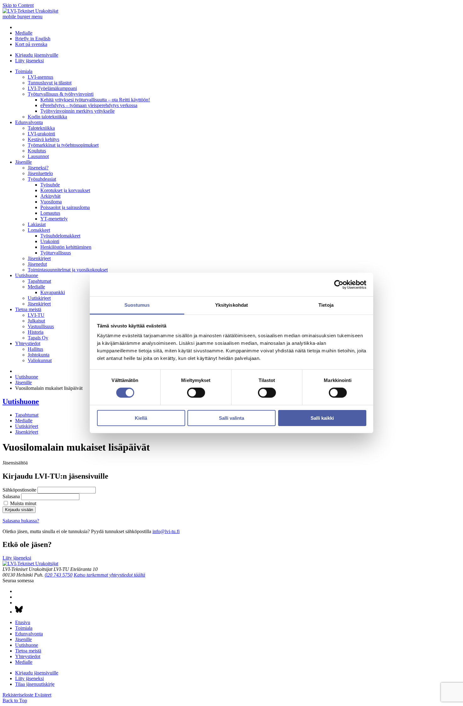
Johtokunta (38, 354)
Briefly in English (32, 38)
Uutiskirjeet (39, 298)
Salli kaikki (322, 418)
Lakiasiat (37, 224)
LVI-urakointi (41, 133)
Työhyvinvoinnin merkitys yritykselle (77, 111)
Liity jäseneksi (29, 60)
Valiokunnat (40, 360)
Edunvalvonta (29, 122)
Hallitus (35, 349)
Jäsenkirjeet (39, 258)
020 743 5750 (58, 575)
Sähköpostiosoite (19, 489)
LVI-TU (36, 315)
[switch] (196, 393)
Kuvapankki (52, 292)
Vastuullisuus (41, 326)
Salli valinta (231, 418)
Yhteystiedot (27, 343)
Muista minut (23, 503)
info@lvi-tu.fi (166, 531)
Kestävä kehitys (43, 139)
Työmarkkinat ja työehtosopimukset (63, 145)
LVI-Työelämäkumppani (52, 88)
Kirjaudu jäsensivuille (36, 55)
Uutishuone (26, 275)
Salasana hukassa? (21, 520)
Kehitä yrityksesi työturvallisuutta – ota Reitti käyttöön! (95, 99)
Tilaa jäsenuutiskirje (34, 684)
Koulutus (37, 150)
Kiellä (141, 418)
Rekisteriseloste (19, 694)
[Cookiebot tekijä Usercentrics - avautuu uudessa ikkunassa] (338, 284)
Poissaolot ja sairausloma (65, 207)
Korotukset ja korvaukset (65, 190)
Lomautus (50, 213)
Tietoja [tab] (326, 305)
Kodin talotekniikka (47, 116)
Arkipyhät (50, 196)
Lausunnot (38, 156)
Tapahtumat (39, 281)
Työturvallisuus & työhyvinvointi (61, 94)
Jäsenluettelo (40, 173)
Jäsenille (23, 162)
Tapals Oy (38, 337)
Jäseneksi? (38, 167)
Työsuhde (50, 184)
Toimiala (23, 71)
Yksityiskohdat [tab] (231, 305)
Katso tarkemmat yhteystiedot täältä (109, 575)
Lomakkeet (39, 230)
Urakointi (49, 241)
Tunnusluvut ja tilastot (49, 82)
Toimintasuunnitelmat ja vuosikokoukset (68, 269)
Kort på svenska (31, 44)
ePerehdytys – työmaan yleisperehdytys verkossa (88, 105)
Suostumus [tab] (137, 305)
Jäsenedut (37, 264)
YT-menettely (54, 218)
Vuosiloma (51, 201)
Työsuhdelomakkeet (60, 235)
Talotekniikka (41, 128)
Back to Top (15, 700)
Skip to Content (18, 5)
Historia (35, 332)
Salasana (11, 496)
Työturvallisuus (55, 252)
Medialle (23, 33)
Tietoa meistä (28, 309)
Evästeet (43, 694)
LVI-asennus (40, 77)
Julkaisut (36, 320)
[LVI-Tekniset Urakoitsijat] (30, 11)
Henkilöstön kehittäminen (65, 247)
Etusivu (22, 622)
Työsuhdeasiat (42, 179)
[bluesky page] (19, 611)
